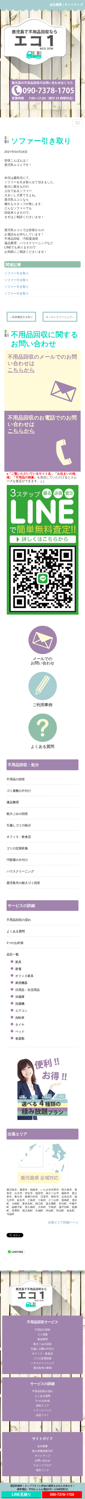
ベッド (19, 1031)
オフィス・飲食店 (19, 836)
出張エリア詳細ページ (63, 1222)
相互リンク (42, 1470)
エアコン (21, 1010)
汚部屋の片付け (17, 859)
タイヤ (19, 1024)
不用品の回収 (16, 779)
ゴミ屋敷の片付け (19, 790)
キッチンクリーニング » (60, 317)
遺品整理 (13, 802)
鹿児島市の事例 (42, 1367)
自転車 (19, 1017)
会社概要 (56, 4)
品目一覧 (13, 954)
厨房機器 (21, 982)
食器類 (19, 1038)
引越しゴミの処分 (19, 825)
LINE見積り (21, 1494)
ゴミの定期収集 (17, 848)
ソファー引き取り (16, 273)
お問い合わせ (42, 1460)
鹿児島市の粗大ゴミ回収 (23, 882)
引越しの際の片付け (42, 1348)
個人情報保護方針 (42, 1450)
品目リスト (42, 1415)
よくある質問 (16, 931)
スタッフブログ (42, 1465)
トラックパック (42, 1410)
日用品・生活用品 (27, 989)
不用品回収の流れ (19, 919)
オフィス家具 (24, 975)
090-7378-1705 (62, 1494)
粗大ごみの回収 (17, 813)
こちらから (21, 369)
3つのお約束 (15, 942)
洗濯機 (19, 1003)
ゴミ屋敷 (42, 1334)
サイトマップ (74, 4)
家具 (18, 962)
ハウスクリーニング (20, 871)
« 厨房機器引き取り (21, 317)
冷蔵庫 (19, 996)
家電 (18, 969)
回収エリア (42, 1405)
